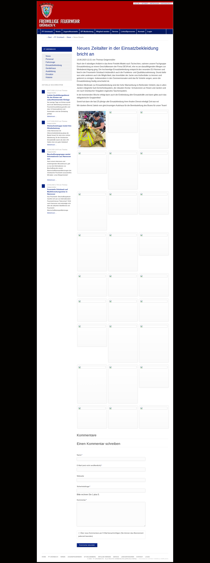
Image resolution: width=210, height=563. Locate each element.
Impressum (154, 3)
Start (50, 37)
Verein (58, 31)
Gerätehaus (51, 68)
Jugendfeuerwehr (70, 31)
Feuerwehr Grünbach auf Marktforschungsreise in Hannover (57, 191)
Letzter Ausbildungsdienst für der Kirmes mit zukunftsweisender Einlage (58, 97)
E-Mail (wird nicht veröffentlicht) (89, 465)
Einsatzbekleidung (54, 65)
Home (38, 31)
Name (80, 455)
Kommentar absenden (87, 545)
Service (115, 31)
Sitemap (145, 3)
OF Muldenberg (87, 31)
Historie (49, 77)
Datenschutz (166, 3)
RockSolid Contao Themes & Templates (153, 558)
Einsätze (49, 74)
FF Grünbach (47, 31)
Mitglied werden (102, 31)
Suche (137, 3)
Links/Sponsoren (128, 31)
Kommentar (82, 500)
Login (149, 31)
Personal (49, 59)
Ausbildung (51, 71)
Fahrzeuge (50, 62)
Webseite (80, 476)
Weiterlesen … (52, 116)
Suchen (170, 31)
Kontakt (141, 31)
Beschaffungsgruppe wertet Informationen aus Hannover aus (59, 156)
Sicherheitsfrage (83, 486)
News (69, 37)
